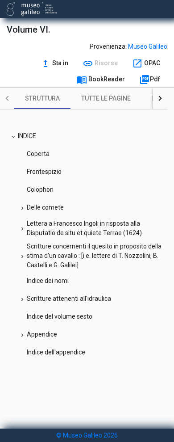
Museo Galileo (147, 46)
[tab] (42, 98)
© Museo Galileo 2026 (87, 435)
